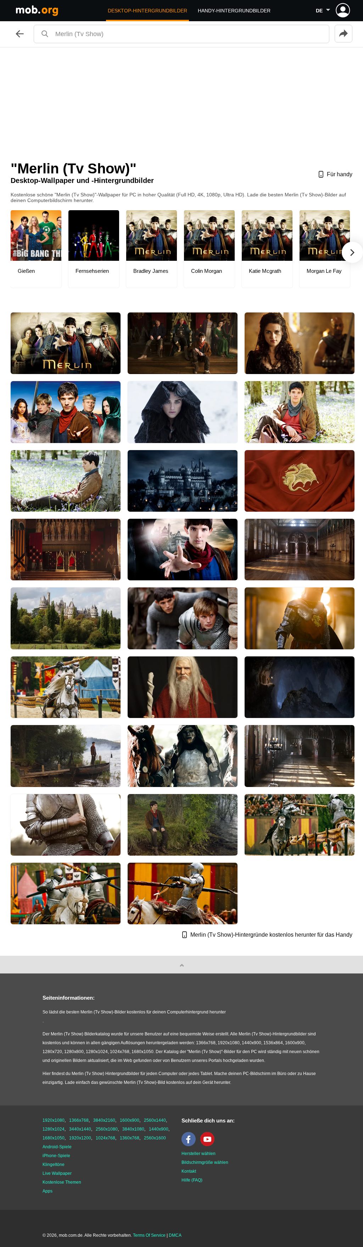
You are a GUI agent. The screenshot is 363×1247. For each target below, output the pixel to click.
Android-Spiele (57, 1146)
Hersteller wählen (199, 1153)
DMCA (175, 1235)
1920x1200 (80, 1138)
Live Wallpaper (57, 1173)
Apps (47, 1191)
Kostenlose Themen (62, 1182)
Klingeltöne (54, 1164)
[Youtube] (209, 1144)
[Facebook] (190, 1144)
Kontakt (189, 1171)
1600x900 (129, 1120)
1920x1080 (54, 1120)
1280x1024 (54, 1129)
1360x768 (129, 1138)
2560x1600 (155, 1138)
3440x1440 (80, 1129)
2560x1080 (107, 1129)
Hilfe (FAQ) (192, 1180)
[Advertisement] (181, 100)
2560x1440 (155, 1120)
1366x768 (79, 1120)
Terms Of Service (149, 1235)
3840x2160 (104, 1120)
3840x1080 (133, 1129)
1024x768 (105, 1138)
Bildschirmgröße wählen (205, 1162)
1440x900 (158, 1129)
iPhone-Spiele (56, 1155)
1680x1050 (54, 1138)
